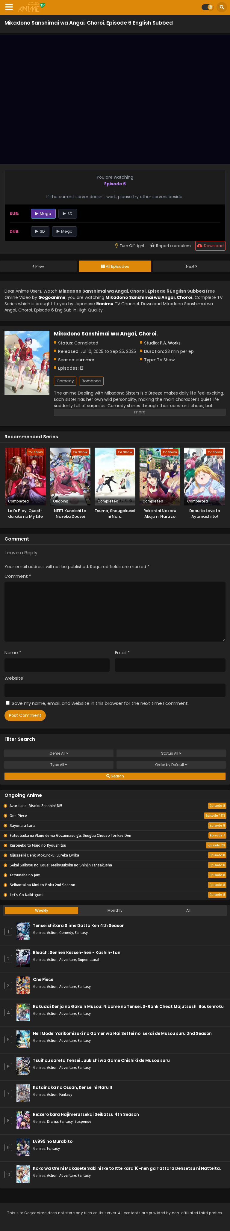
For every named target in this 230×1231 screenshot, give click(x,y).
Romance (91, 381)
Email (122, 652)
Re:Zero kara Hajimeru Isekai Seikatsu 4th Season (86, 1114)
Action (52, 932)
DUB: (14, 231)
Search (117, 776)
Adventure (67, 959)
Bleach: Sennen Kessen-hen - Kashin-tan (76, 952)
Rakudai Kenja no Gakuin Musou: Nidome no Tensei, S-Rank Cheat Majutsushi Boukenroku (128, 1006)
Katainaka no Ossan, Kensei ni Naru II (72, 1087)
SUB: (14, 213)
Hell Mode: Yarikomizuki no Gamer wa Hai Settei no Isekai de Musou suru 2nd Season (122, 1033)
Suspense (83, 1121)
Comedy (65, 381)
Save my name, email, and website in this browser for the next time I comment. (100, 703)
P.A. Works (170, 343)
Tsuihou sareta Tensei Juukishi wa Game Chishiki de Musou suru (101, 1060)
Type (57, 764)
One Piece (43, 979)
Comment (17, 576)
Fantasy (81, 932)
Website (13, 678)
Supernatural (88, 959)
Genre (57, 753)
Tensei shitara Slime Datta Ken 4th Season (79, 925)
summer (85, 360)
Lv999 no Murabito (52, 1141)
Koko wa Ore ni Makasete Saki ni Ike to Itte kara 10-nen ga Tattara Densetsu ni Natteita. (127, 1168)
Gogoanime (52, 297)
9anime (105, 304)
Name (12, 652)
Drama (52, 1121)
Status (169, 753)
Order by (169, 764)
